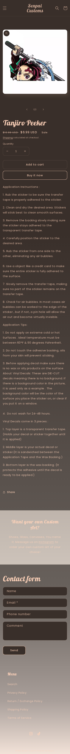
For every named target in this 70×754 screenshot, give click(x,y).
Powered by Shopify (46, 751)
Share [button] (11, 492)
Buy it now (35, 175)
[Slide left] (27, 109)
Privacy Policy (17, 693)
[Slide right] (43, 109)
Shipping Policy (17, 709)
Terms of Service (19, 718)
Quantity (8, 144)
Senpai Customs (29, 751)
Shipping (8, 137)
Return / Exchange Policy (24, 701)
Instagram (46, 542)
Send (14, 650)
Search (12, 684)
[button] (5, 8)
